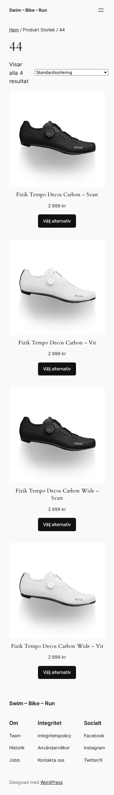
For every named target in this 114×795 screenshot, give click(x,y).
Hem (14, 29)
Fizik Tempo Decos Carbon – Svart (57, 194)
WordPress (52, 782)
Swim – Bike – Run (28, 10)
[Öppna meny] (101, 10)
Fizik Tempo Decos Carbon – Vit (57, 342)
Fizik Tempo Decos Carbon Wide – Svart (57, 494)
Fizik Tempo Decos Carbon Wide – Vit (57, 646)
